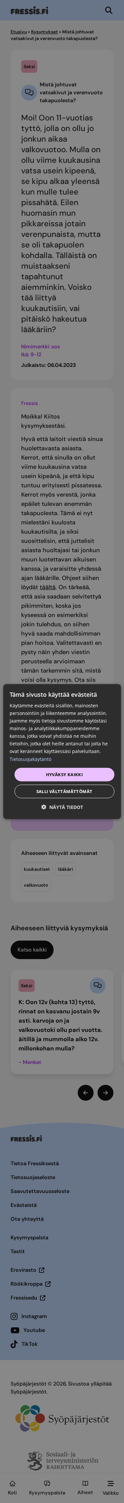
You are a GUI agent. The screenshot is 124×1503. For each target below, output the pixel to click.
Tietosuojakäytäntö (30, 759)
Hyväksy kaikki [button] (64, 774)
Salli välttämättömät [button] (64, 791)
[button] (62, 807)
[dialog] (62, 751)
